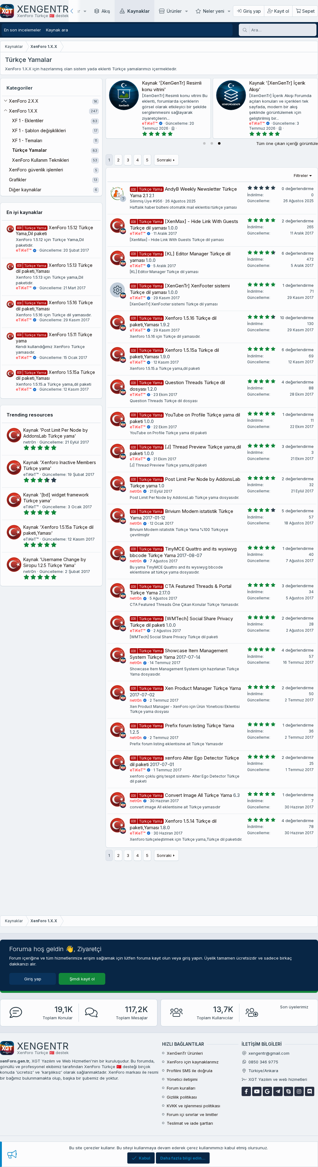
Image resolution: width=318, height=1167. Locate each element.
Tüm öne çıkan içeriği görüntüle (287, 143)
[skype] (288, 1091)
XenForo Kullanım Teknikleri (40, 160)
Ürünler (174, 11)
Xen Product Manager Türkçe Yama (203, 688)
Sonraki (164, 159)
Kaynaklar (138, 11)
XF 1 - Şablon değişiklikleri (39, 130)
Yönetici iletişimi (182, 1079)
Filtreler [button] (301, 175)
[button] (85, 11)
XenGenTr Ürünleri (185, 1053)
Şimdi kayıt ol (82, 978)
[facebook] (246, 1091)
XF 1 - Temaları (27, 140)
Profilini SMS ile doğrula (189, 1070)
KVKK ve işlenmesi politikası (193, 1105)
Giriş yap (32, 978)
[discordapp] (309, 1091)
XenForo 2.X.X (24, 101)
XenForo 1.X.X (23, 111)
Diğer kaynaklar (25, 189)
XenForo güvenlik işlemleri (36, 169)
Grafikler (17, 179)
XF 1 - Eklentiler (27, 120)
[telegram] (278, 1091)
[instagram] (299, 1091)
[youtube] (256, 1091)
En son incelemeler (22, 29)
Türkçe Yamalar (29, 150)
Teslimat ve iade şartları (190, 1123)
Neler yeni (213, 11)
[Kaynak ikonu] (117, 289)
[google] (267, 1091)
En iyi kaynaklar (25, 212)
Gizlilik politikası (182, 1097)
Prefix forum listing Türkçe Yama (199, 725)
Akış (106, 11)
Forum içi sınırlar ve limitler (192, 1114)
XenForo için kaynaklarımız (193, 1061)
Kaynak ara (57, 29)
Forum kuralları (181, 1088)
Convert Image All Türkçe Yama (198, 795)
